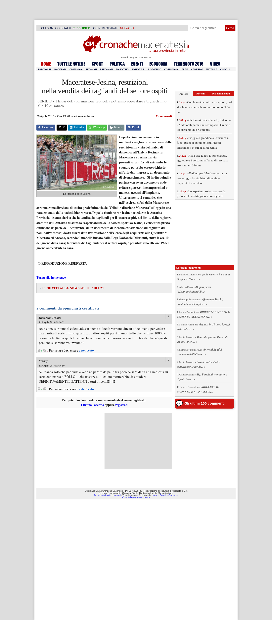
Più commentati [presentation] (221, 93)
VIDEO (215, 63)
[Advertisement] (138, 441)
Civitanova (76, 69)
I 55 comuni (44, 69)
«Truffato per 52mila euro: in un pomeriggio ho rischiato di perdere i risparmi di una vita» (202, 178)
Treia (185, 69)
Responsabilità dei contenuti (107, 495)
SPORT (97, 63)
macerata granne (50, 317)
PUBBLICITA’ (81, 28)
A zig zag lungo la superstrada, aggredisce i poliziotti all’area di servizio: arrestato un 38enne (202, 160)
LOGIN (96, 28)
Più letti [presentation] (183, 93)
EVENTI (137, 63)
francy (43, 361)
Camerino (197, 69)
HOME (46, 63)
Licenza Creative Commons (165, 495)
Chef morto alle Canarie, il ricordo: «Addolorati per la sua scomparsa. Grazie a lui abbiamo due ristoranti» (204, 125)
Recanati (91, 69)
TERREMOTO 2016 (189, 63)
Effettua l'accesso (92, 404)
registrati (121, 404)
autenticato (86, 350)
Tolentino (122, 69)
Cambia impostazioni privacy (136, 497)
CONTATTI (64, 28)
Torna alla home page (51, 277)
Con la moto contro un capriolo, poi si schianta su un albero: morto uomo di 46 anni (204, 107)
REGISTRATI (110, 28)
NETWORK (127, 28)
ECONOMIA (158, 63)
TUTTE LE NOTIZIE (71, 63)
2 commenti (164, 116)
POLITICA (117, 63)
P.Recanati (106, 69)
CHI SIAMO (48, 28)
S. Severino (154, 69)
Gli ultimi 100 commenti (204, 403)
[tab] (184, 93)
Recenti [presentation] (200, 93)
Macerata (60, 69)
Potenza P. (138, 69)
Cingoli (225, 69)
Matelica (211, 69)
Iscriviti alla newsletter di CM (72, 287)
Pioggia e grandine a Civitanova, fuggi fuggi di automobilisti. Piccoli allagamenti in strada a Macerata (203, 142)
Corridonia (171, 69)
